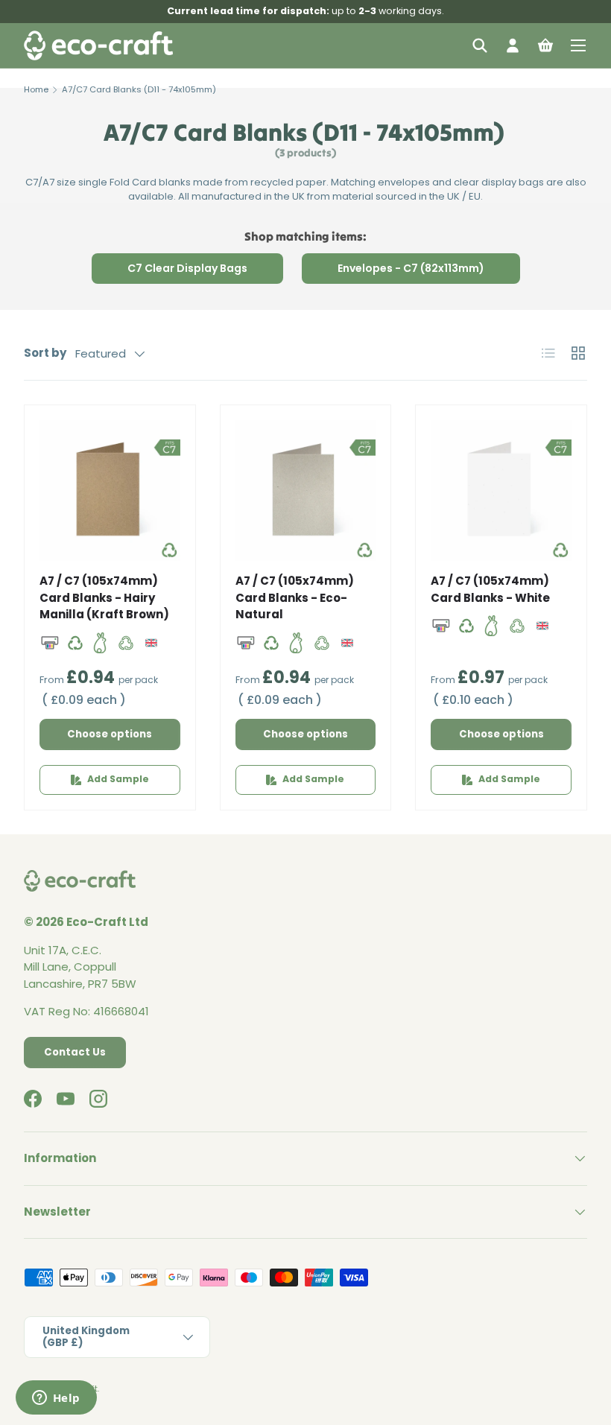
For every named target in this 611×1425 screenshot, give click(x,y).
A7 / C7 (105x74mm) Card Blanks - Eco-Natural (294, 597)
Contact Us (75, 1052)
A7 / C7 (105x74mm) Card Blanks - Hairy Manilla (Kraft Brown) (104, 597)
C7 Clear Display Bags (187, 268)
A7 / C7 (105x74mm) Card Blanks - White (490, 589)
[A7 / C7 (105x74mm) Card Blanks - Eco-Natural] (305, 490)
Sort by (45, 353)
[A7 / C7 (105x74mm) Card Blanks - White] (501, 490)
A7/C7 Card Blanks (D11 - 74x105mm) (139, 89)
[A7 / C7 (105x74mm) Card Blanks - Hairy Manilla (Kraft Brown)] (109, 490)
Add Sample (118, 778)
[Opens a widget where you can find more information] (56, 1399)
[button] (545, 45)
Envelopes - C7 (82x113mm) (411, 268)
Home (36, 89)
